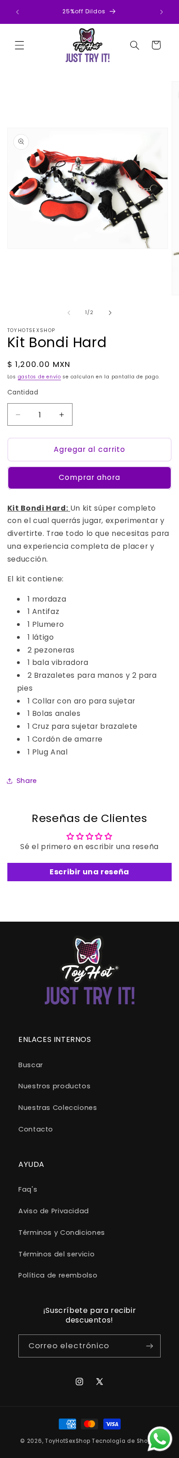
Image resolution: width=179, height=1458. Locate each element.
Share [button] (27, 780)
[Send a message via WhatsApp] (159, 1438)
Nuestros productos (54, 1086)
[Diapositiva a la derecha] (110, 313)
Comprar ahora (90, 477)
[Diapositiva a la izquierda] (69, 313)
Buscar (30, 1065)
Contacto (35, 1129)
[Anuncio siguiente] (161, 12)
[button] (19, 45)
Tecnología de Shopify (125, 1441)
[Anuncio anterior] (17, 12)
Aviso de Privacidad (53, 1211)
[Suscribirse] (149, 1345)
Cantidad (22, 392)
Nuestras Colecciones (57, 1107)
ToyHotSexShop (68, 1441)
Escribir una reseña (89, 872)
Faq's (27, 1189)
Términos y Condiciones (61, 1232)
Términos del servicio (56, 1254)
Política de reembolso (57, 1275)
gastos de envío (39, 376)
